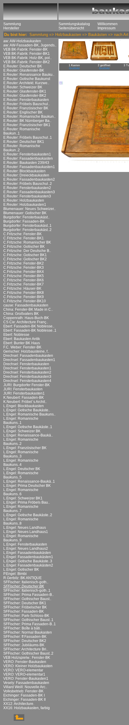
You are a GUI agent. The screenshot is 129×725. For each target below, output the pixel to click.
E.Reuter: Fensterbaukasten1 (27, 154)
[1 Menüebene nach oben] (13, 720)
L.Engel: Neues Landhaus (24, 527)
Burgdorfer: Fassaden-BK (24, 221)
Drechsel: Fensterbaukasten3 (27, 376)
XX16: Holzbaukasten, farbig (26, 708)
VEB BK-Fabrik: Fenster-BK (25, 49)
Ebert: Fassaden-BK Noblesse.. (28, 326)
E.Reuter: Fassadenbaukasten (28, 158)
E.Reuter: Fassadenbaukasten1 (29, 167)
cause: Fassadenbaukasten (25, 305)
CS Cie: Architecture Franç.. (25, 322)
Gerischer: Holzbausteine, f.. (26, 351)
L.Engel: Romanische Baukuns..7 (20, 509)
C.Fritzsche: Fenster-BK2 (23, 263)
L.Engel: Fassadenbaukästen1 (28, 557)
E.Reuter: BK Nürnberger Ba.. (27, 121)
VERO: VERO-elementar (23, 670)
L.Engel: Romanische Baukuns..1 (20, 420)
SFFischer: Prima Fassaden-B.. (28, 595)
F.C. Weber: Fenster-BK (22, 347)
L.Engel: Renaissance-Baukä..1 (29, 481)
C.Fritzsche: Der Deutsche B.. (27, 251)
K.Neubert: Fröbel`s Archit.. (25, 402)
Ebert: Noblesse (16, 335)
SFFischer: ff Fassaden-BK (24, 637)
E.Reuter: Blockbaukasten (24, 171)
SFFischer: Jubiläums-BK (23, 645)
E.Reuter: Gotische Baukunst (26, 79)
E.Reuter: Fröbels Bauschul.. (26, 104)
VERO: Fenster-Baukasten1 (25, 678)
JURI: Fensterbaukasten (23, 389)
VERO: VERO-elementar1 (24, 674)
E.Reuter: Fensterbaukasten (26, 100)
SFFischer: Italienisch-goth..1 (26, 590)
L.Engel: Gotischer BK (21, 569)
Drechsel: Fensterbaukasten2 (27, 372)
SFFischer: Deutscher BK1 (24, 603)
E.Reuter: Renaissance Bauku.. (28, 74)
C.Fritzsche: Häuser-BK (22, 288)
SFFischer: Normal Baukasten (27, 632)
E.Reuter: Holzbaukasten (23, 200)
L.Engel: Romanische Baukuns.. (29, 414)
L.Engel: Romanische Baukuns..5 (20, 475)
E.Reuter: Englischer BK (23, 112)
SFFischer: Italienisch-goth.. (25, 582)
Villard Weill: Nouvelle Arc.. (25, 687)
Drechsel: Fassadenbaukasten (28, 356)
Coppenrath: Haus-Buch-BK (26, 318)
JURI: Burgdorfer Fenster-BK (26, 385)
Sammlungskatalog (74, 24)
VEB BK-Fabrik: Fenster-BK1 (26, 54)
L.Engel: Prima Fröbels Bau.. (26, 502)
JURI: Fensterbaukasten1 (24, 393)
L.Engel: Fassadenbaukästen (27, 553)
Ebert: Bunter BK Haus (21, 343)
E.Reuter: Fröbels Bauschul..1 (27, 137)
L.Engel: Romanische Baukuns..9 (20, 538)
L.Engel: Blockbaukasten (23, 406)
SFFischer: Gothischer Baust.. (27, 599)
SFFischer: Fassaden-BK (23, 611)
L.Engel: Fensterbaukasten (25, 544)
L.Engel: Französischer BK (24, 448)
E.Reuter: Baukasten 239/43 (26, 163)
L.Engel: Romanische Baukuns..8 (20, 521)
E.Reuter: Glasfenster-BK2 (24, 95)
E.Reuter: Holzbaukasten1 (24, 205)
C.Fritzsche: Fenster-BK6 (23, 280)
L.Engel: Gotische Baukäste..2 (27, 515)
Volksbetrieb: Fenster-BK (23, 691)
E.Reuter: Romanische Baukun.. (29, 116)
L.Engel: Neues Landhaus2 (25, 548)
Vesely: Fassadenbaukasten (26, 683)
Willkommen (108, 24)
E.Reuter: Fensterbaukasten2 (27, 188)
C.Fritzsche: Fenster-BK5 (23, 276)
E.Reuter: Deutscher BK (22, 66)
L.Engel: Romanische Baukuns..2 (20, 441)
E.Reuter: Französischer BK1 (26, 125)
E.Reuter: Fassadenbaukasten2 (29, 179)
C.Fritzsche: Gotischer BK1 (25, 255)
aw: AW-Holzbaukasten (22, 41)
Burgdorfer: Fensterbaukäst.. (26, 217)
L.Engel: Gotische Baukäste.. (26, 410)
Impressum (107, 28)
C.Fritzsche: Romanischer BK (27, 242)
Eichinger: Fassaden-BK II (24, 699)
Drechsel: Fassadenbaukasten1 (29, 360)
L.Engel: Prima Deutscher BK (27, 486)
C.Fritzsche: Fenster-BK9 (23, 297)
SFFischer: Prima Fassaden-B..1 (29, 624)
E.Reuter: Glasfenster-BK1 (24, 91)
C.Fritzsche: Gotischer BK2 (25, 259)
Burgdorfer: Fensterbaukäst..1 (27, 225)
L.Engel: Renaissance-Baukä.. (28, 435)
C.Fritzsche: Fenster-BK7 (23, 284)
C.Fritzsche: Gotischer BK (24, 246)
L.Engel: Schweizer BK (21, 431)
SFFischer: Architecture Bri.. (25, 649)
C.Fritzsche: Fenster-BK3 (23, 267)
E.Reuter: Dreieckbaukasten (26, 175)
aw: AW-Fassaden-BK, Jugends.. (29, 45)
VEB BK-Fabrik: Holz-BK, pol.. (27, 58)
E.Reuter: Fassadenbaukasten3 (29, 192)
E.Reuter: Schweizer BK (22, 87)
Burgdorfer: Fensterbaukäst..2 (27, 230)
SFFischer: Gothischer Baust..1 (28, 620)
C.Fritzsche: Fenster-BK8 (23, 293)
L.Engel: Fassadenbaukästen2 (28, 565)
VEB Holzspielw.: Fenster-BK (26, 657)
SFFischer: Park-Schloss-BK (26, 616)
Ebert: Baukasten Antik (21, 339)
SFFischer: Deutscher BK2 (24, 641)
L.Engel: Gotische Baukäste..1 (27, 427)
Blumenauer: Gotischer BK (24, 213)
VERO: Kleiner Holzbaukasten (27, 666)
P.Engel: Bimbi (15, 574)
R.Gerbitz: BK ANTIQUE (22, 578)
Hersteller (11, 28)
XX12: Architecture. (18, 704)
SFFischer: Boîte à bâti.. (22, 628)
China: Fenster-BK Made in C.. (28, 309)
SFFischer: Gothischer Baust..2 (28, 653)
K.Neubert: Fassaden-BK (23, 397)
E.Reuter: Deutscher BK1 (23, 142)
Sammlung (12, 24)
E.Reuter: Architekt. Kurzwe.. (26, 83)
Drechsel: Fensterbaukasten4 (27, 381)
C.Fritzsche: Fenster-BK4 (23, 272)
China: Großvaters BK (21, 314)
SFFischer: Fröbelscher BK (25, 607)
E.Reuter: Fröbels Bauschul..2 (27, 184)
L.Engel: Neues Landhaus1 (25, 532)
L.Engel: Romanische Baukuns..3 (20, 454)
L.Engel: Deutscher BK (21, 469)
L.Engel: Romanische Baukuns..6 (20, 492)
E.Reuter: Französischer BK (25, 108)
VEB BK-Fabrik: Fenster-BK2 (26, 62)
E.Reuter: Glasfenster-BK (23, 70)
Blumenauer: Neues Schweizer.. (29, 209)
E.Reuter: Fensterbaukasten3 (27, 196)
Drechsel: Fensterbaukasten (26, 364)
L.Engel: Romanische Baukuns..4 (20, 462)
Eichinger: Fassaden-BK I (24, 695)
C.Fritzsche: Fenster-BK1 (23, 238)
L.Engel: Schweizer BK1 (23, 498)
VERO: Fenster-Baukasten (24, 662)
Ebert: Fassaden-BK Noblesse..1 (29, 330)
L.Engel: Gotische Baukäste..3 (27, 561)
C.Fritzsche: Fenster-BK (22, 234)
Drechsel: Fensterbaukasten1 (27, 368)
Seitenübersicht (71, 28)
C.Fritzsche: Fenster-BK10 (24, 301)
